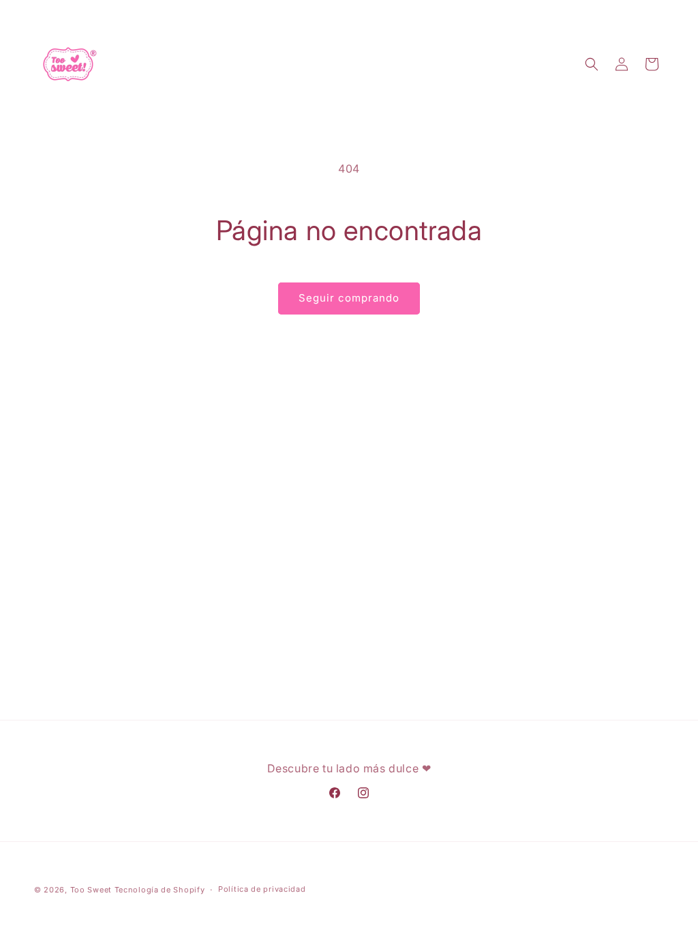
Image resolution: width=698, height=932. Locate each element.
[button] (592, 64)
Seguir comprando (349, 297)
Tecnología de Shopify (160, 889)
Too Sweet (91, 889)
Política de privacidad (261, 889)
